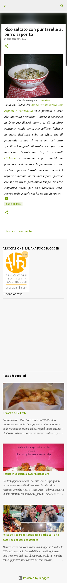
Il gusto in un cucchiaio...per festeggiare (26, 473)
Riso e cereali (13, 204)
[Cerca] (62, 5)
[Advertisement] (33, 335)
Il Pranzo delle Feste (15, 413)
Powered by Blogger (36, 578)
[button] (6, 46)
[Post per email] (6, 200)
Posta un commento (19, 231)
